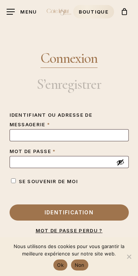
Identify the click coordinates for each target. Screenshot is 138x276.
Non (80, 265)
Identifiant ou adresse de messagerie (51, 119)
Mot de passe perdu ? (69, 230)
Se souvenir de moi (48, 181)
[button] (22, 12)
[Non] (128, 256)
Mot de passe (52, 151)
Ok (60, 265)
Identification (69, 212)
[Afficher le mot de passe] (120, 162)
